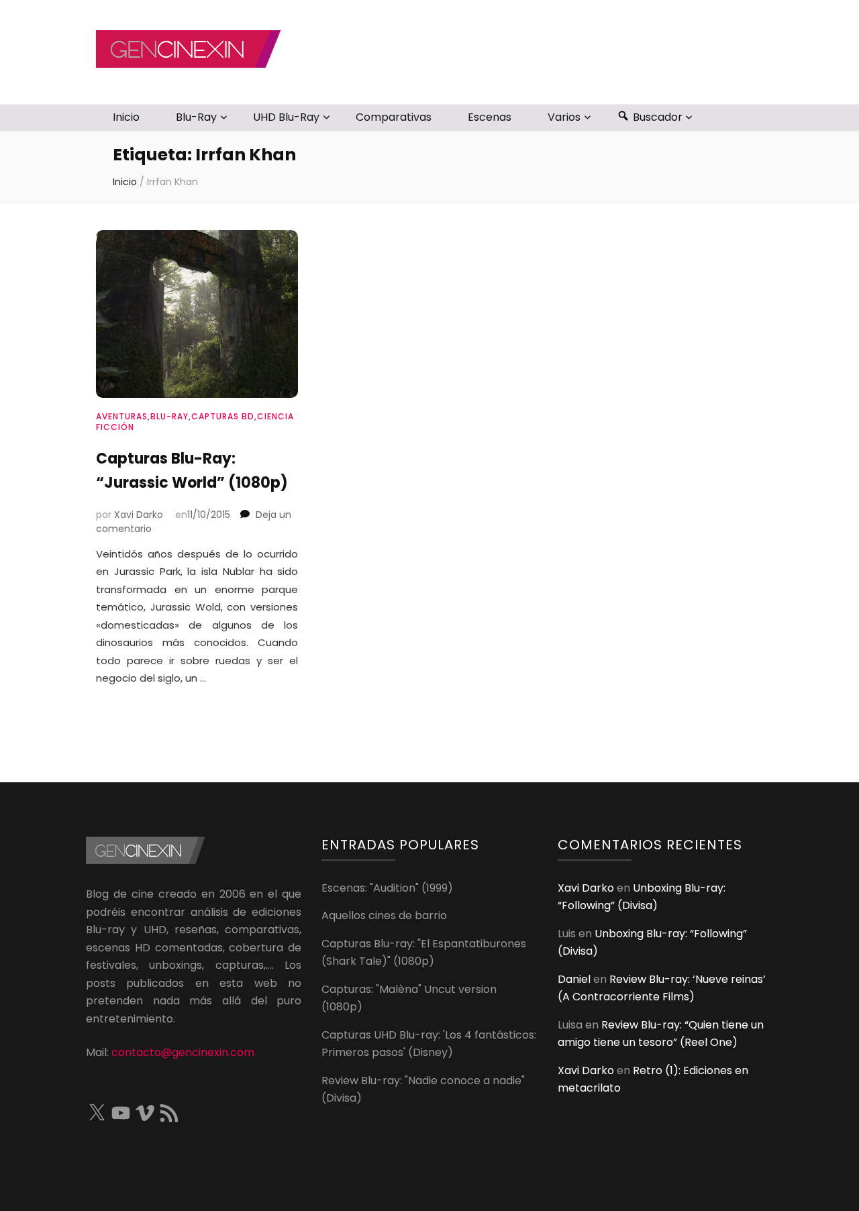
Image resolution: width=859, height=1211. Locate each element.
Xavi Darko (138, 514)
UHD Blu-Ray (286, 117)
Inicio (126, 117)
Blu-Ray (196, 117)
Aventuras (122, 416)
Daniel (574, 979)
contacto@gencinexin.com (182, 1052)
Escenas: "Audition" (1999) (387, 888)
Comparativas (394, 117)
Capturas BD (222, 416)
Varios (564, 117)
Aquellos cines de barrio (384, 915)
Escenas (489, 117)
